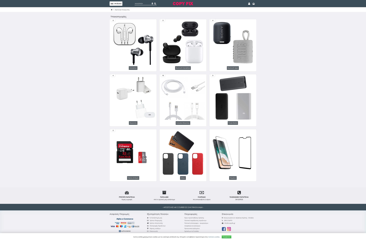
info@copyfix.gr (229, 223)
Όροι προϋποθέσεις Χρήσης (194, 218)
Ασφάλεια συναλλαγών (192, 226)
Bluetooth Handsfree (183, 68)
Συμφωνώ (226, 237)
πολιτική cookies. (214, 237)
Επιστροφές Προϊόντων (157, 226)
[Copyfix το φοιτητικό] (183, 3)
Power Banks (232, 123)
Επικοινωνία (154, 231)
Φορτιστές (133, 123)
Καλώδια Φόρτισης (182, 123)
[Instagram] (229, 229)
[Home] (111, 9)
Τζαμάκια (233, 178)
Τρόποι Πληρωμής (155, 220)
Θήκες (183, 178)
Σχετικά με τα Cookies (191, 231)
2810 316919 (228, 220)
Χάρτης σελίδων (155, 228)
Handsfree (133, 68)
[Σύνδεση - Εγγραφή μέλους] (249, 4)
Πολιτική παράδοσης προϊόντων (195, 220)
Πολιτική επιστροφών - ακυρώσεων (196, 223)
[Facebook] (224, 229)
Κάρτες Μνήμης (133, 178)
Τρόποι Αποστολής (156, 223)
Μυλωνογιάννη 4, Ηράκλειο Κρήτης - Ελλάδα (239, 218)
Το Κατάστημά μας (155, 218)
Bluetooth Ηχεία (233, 68)
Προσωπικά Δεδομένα (191, 228)
